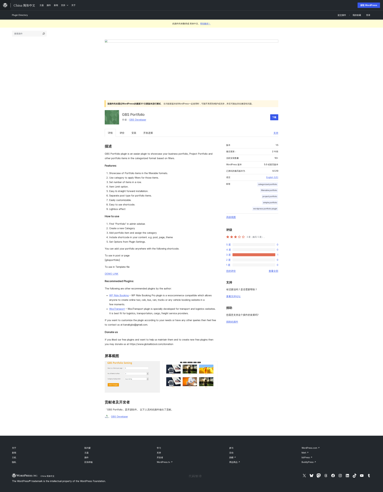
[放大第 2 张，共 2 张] (213, 365)
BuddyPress (309, 462)
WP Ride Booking (119, 295)
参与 (231, 448)
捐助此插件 (232, 321)
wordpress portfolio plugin (265, 209)
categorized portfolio (267, 184)
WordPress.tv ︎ (165, 462)
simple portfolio (270, 202)
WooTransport (117, 308)
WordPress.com (311, 448)
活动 (231, 452)
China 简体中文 (47, 476)
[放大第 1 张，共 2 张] (155, 365)
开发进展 (148, 132)
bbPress (307, 457)
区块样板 (88, 462)
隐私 (14, 462)
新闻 (14, 452)
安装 (134, 132)
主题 (86, 452)
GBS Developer (137, 119)
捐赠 (232, 457)
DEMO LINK (111, 273)
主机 (14, 457)
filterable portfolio (269, 190)
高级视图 (231, 217)
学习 (159, 448)
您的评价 (231, 270)
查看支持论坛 (233, 296)
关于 (14, 448)
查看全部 (273, 270)
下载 (274, 117)
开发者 (160, 457)
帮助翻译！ (205, 23)
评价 (122, 132)
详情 (110, 132)
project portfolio (270, 196)
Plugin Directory (20, 15)
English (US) (272, 177)
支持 (275, 132)
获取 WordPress (368, 5)
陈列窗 (87, 448)
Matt (305, 452)
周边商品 (234, 462)
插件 (86, 457)
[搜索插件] (44, 34)
